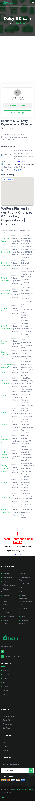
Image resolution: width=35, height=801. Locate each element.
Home (11, 23)
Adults (22, 617)
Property (23, 592)
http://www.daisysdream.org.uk (24, 164)
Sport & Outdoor (8, 613)
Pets (22, 605)
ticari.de (5, 698)
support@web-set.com (13, 656)
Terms (5, 682)
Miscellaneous (25, 613)
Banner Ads (7, 720)
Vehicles (6, 596)
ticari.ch (5, 690)
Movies (23, 573)
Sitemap (5, 750)
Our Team (6, 674)
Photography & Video (24, 578)
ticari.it (5, 694)
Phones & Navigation (5, 622)
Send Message (18, 113)
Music (5, 601)
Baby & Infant (7, 577)
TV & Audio (24, 609)
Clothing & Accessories (23, 597)
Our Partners (7, 728)
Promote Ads (7, 724)
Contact (5, 678)
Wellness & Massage (23, 622)
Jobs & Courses (8, 617)
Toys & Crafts (7, 609)
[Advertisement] (17, 54)
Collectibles (7, 605)
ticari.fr (5, 702)
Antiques (6, 573)
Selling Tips (7, 746)
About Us (6, 671)
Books (5, 581)
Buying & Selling (8, 716)
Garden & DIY (24, 584)
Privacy (5, 686)
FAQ (4, 742)
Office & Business (9, 585)
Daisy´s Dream (17, 98)
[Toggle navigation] (33, 3)
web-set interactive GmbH (22, 789)
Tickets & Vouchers (26, 601)
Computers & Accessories (6, 590)
